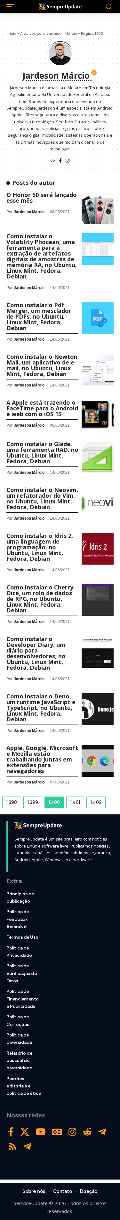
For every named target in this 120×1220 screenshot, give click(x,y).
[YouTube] (40, 1131)
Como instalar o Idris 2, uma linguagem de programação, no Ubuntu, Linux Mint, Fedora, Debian (39, 547)
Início (11, 33)
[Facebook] (60, 161)
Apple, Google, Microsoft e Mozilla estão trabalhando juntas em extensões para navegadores (42, 759)
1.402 (96, 802)
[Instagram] (67, 161)
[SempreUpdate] (60, 6)
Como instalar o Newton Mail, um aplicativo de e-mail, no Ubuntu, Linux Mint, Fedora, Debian (41, 365)
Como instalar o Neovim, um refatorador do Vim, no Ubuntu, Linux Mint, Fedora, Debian (42, 498)
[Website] (53, 161)
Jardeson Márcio (29, 212)
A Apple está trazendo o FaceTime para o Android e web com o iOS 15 (42, 408)
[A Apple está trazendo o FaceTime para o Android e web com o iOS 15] (98, 415)
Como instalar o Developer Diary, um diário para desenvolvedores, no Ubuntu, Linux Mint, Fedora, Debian (36, 653)
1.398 (11, 802)
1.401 (75, 802)
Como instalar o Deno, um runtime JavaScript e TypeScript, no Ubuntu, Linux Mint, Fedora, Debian (41, 707)
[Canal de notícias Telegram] (27, 1146)
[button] (11, 6)
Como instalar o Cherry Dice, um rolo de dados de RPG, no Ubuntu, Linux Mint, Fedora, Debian (39, 598)
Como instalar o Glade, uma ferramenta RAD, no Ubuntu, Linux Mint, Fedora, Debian (42, 452)
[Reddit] (87, 1131)
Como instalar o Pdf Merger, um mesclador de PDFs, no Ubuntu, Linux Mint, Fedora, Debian (38, 316)
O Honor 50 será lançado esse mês (41, 197)
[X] (25, 1131)
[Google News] (57, 1131)
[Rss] (12, 1146)
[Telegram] (102, 1131)
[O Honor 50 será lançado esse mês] (98, 208)
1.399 (33, 802)
